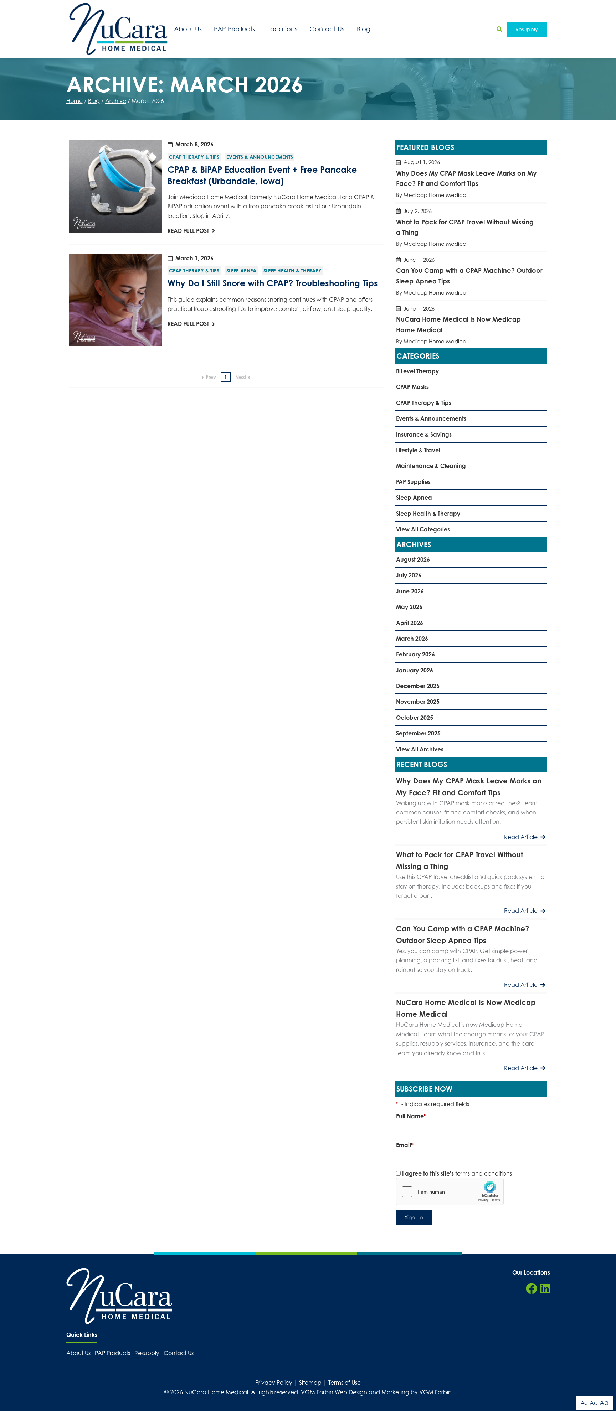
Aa (584, 1403)
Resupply (526, 29)
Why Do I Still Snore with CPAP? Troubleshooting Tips (273, 283)
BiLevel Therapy (417, 371)
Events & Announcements (259, 157)
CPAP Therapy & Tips (194, 157)
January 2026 (414, 670)
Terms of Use (344, 1382)
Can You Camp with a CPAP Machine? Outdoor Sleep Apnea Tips (471, 276)
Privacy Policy (273, 1382)
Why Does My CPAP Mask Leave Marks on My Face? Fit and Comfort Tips (471, 178)
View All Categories (423, 529)
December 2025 (418, 685)
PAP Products (234, 29)
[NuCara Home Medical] (118, 29)
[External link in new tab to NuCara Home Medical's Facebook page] (531, 1289)
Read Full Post (188, 230)
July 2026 (408, 575)
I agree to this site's (456, 1173)
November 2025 (418, 701)
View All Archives (419, 749)
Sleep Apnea (241, 270)
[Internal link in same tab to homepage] (119, 1296)
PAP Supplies (413, 481)
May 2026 (409, 606)
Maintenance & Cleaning (431, 465)
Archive (115, 100)
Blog (363, 29)
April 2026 (409, 622)
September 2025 (418, 733)
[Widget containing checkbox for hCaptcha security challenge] (450, 1191)
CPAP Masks (412, 386)
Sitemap (310, 1382)
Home (74, 100)
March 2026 (412, 638)
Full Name (411, 1116)
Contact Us (326, 29)
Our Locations (531, 1272)
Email (405, 1145)
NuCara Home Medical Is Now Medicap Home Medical (471, 325)
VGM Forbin (435, 1392)
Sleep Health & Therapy (292, 270)
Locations (282, 29)
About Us (188, 29)
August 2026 (413, 559)
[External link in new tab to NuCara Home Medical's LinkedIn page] (545, 1289)
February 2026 (415, 654)
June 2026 (410, 591)
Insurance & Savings (424, 434)
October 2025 (414, 717)
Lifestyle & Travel (418, 450)
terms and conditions (483, 1173)
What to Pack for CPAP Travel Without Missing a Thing (471, 227)
